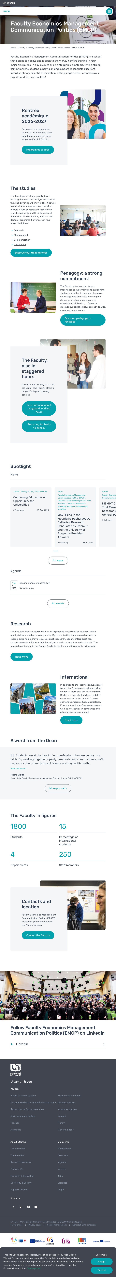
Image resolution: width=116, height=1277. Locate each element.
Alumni (62, 1116)
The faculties (17, 1155)
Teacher (14, 1122)
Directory (63, 1155)
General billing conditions (84, 1225)
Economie (19, 230)
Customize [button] (101, 1254)
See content (30, 517)
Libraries (62, 1182)
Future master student (69, 1095)
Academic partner (67, 1109)
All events (58, 603)
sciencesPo (20, 244)
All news (58, 560)
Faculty (22, 48)
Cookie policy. (34, 1268)
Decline (102, 1270)
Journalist (15, 1129)
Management (21, 235)
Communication (22, 239)
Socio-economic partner (23, 1116)
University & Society (20, 1182)
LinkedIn (22, 1044)
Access (61, 1169)
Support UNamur (19, 1189)
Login (61, 1189)
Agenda (62, 1162)
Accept (101, 1261)
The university (17, 1148)
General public (66, 1129)
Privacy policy (34, 1225)
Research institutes (20, 1162)
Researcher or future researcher (27, 1109)
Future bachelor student (23, 1095)
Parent (61, 1122)
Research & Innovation (22, 1176)
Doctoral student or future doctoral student (33, 1102)
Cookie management (56, 1225)
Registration (64, 1148)
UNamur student (67, 1102)
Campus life (16, 1169)
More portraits (58, 788)
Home (13, 48)
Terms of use (16, 1225)
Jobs (60, 1176)
